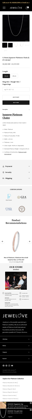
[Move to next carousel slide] (29, 241)
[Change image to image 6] (4, 50)
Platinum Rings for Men (9, 389)
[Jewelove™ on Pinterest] (6, 366)
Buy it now (16, 102)
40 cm (14, 76)
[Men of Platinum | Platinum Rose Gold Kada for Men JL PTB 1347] (16, 241)
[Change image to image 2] (10, 45)
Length (5, 71)
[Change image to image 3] (16, 45)
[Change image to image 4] (21, 45)
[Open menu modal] (4, 7)
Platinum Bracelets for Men (10, 382)
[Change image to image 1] (4, 45)
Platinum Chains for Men (9, 395)
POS (3, 372)
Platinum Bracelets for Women (11, 386)
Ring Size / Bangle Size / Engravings (11, 83)
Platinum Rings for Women (10, 392)
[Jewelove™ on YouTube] (12, 366)
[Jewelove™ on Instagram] (9, 366)
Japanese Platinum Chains (12, 116)
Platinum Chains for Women (10, 398)
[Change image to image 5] (27, 45)
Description (5, 109)
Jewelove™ (13, 370)
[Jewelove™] (16, 8)
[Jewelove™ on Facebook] (3, 366)
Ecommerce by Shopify (11, 372)
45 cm (6, 76)
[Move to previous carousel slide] (2, 241)
